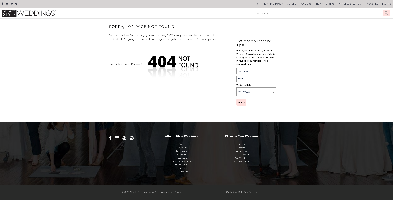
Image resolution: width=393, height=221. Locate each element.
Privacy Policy (181, 164)
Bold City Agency (247, 192)
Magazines (371, 4)
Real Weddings (241, 158)
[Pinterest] (11, 4)
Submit (241, 102)
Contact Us (182, 147)
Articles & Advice (350, 4)
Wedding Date (243, 85)
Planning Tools (273, 4)
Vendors (306, 4)
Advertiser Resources (182, 161)
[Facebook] (2, 4)
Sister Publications (181, 171)
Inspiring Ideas (325, 4)
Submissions (181, 151)
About (181, 144)
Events (386, 4)
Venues (291, 4)
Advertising (182, 158)
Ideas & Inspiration (241, 154)
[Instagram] (7, 4)
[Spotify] (16, 4)
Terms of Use (181, 168)
